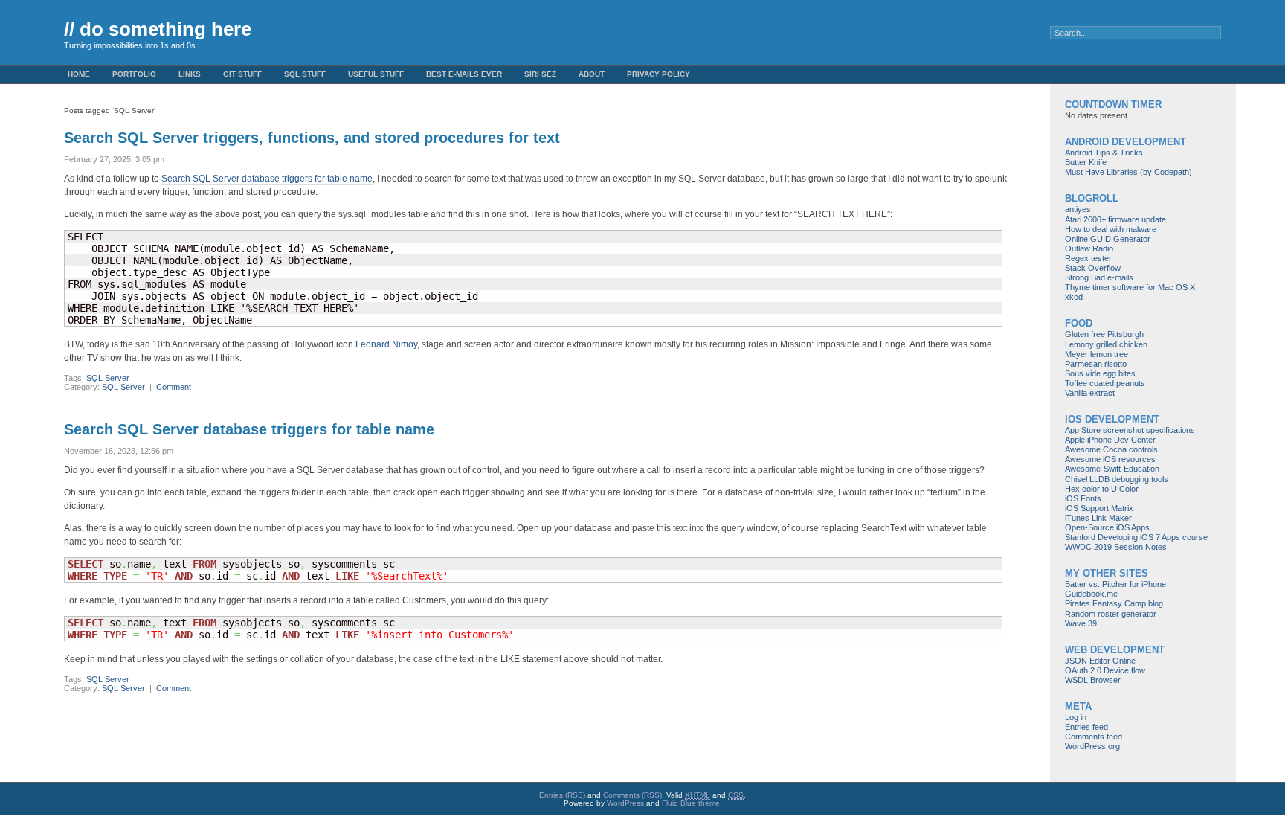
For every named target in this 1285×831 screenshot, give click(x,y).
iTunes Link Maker (1098, 517)
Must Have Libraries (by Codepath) (1128, 171)
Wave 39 (1081, 623)
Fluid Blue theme (691, 803)
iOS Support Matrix (1099, 508)
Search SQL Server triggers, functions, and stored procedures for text (312, 137)
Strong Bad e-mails (1099, 277)
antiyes (1078, 209)
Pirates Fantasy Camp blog (1114, 603)
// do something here (157, 29)
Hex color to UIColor (1102, 488)
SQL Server (107, 377)
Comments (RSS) (632, 795)
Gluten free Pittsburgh (1104, 334)
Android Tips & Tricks (1104, 152)
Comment (173, 386)
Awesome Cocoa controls (1111, 449)
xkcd (1074, 296)
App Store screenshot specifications (1130, 430)
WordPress (625, 803)
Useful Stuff (376, 74)
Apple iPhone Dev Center (1110, 439)
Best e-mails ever (464, 74)
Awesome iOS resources (1110, 459)
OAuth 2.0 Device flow (1105, 670)
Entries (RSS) (562, 795)
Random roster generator (1110, 613)
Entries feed (1086, 726)
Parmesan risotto (1096, 363)
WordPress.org (1092, 746)
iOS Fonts (1083, 498)
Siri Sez (540, 74)
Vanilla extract (1090, 392)
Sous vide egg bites (1100, 373)
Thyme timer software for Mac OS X (1130, 287)
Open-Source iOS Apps (1107, 527)
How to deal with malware (1110, 229)
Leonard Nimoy (386, 344)
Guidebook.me (1091, 593)
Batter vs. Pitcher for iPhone (1115, 584)
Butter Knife (1086, 162)
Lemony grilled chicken (1106, 344)
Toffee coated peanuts (1105, 383)
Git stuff (242, 74)
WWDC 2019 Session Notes (1116, 546)
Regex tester (1088, 258)
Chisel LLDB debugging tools (1116, 479)
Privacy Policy (658, 74)
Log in (1075, 717)
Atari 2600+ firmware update (1115, 219)
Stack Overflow (1093, 267)
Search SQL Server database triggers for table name (267, 178)
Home (79, 74)
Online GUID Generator (1107, 238)
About (592, 74)
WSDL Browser (1093, 680)
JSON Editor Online (1100, 660)
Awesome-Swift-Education (1112, 468)
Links (189, 74)
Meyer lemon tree (1096, 354)
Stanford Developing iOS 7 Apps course (1136, 537)
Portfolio (134, 74)
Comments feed (1093, 736)
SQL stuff (305, 74)
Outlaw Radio (1089, 248)
